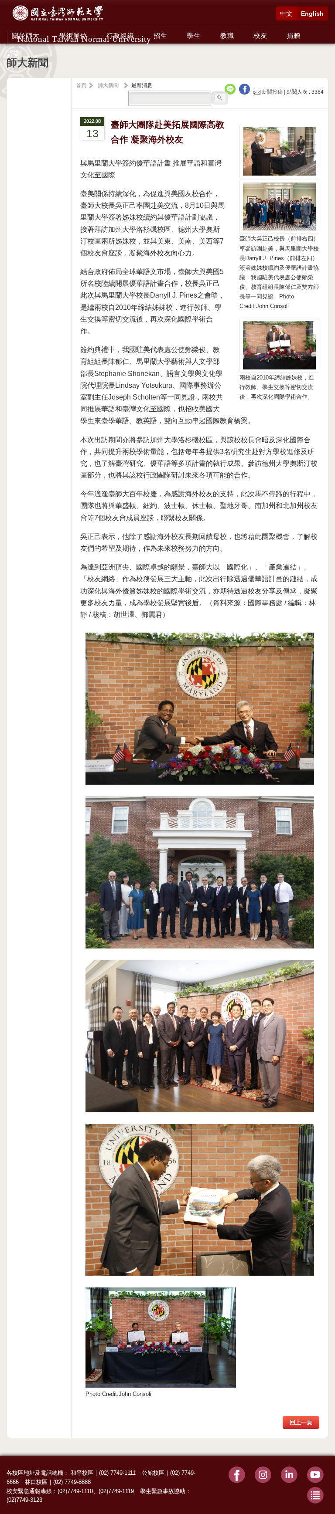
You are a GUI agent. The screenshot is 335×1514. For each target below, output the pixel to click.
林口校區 (36, 1482)
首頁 (81, 85)
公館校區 (153, 1473)
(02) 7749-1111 (117, 1473)
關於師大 (26, 35)
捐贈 (294, 35)
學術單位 (73, 35)
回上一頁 (301, 1422)
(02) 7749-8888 (72, 1482)
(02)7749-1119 (116, 1491)
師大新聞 (108, 85)
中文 (286, 13)
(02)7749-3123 (24, 1500)
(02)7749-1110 (75, 1491)
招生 (161, 35)
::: (9, 30)
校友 (260, 35)
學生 (194, 35)
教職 (227, 35)
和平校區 (82, 1473)
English (312, 13)
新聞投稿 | (273, 92)
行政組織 (120, 35)
